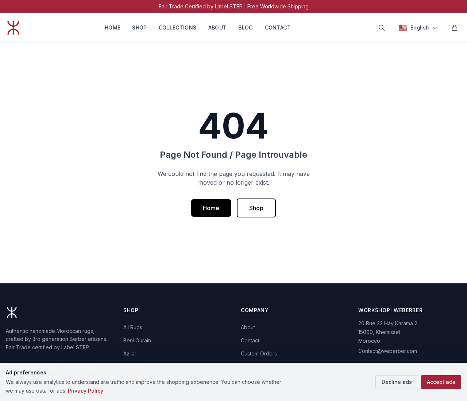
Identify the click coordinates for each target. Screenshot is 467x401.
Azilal (129, 353)
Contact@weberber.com (387, 351)
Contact (278, 27)
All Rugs (132, 327)
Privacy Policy (85, 391)
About (217, 27)
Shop (139, 27)
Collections (178, 27)
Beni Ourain (137, 340)
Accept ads (441, 382)
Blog (245, 27)
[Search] (382, 28)
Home (112, 27)
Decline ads (397, 382)
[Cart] (455, 28)
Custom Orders (259, 353)
